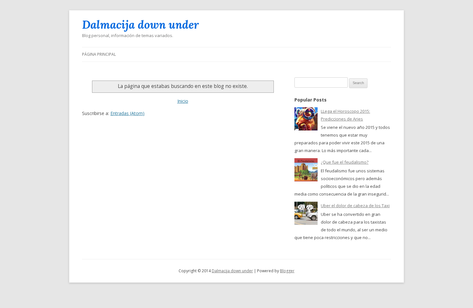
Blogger (287, 271)
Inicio (182, 101)
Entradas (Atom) (127, 113)
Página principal (99, 54)
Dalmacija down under (140, 25)
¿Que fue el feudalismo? (344, 162)
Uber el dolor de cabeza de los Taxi (355, 205)
